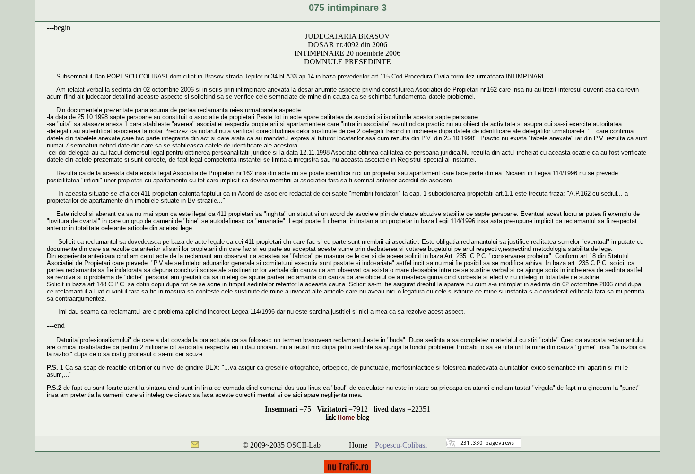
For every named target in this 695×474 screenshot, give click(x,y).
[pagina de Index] (347, 418)
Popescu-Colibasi (401, 445)
